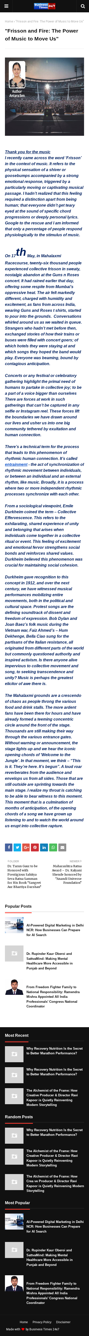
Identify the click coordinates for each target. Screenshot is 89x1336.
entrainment (16, 464)
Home (9, 21)
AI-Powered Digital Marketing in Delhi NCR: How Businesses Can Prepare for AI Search (55, 930)
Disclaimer (63, 1322)
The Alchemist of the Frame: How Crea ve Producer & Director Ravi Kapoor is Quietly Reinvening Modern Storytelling (55, 1184)
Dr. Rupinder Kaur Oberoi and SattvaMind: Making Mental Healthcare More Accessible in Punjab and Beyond (49, 961)
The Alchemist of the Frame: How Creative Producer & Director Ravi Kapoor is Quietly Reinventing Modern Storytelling (52, 1098)
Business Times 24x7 (44, 1329)
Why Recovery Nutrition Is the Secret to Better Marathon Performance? (54, 1051)
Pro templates (73, 1329)
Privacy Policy (42, 1322)
